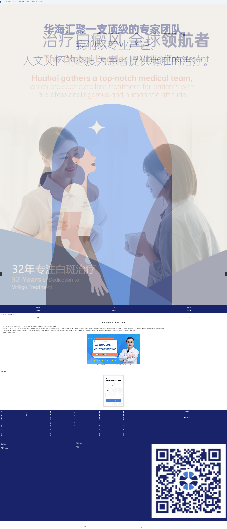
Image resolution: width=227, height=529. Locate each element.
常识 (38, 317)
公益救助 (28, 528)
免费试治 (85, 528)
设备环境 (99, 427)
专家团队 (50, 413)
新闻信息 (123, 413)
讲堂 (13, 314)
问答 (189, 317)
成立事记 (1, 427)
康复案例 (27, 1)
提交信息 (113, 400)
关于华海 (8, 1)
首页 (4, 1)
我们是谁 (1, 419)
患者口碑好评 (74, 420)
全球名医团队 (50, 420)
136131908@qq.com (4, 448)
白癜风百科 (34, 1)
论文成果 (50, 427)
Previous (1, 274)
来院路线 (41, 1)
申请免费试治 (99, 420)
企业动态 (123, 419)
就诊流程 (99, 413)
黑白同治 (21, 1)
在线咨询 (142, 528)
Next (226, 274)
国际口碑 (74, 413)
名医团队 (15, 1)
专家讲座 (123, 434)
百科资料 (123, 427)
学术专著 (50, 434)
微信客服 (198, 528)
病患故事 (74, 427)
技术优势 (26, 413)
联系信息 (1, 434)
